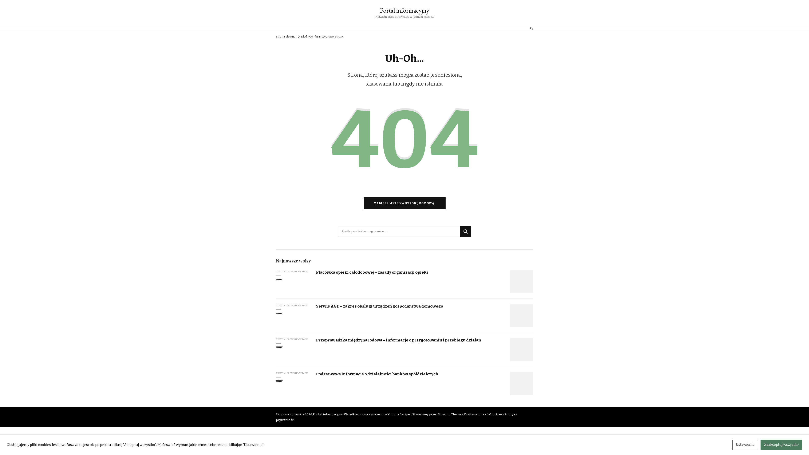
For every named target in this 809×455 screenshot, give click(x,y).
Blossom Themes (450, 414)
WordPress (496, 414)
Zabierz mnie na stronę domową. (404, 203)
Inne (279, 279)
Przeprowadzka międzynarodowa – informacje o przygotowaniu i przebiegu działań (398, 340)
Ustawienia (745, 444)
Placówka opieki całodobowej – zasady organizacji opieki (372, 272)
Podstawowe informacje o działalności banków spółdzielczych (377, 374)
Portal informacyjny (404, 10)
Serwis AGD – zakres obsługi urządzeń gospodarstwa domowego (379, 306)
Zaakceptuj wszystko (781, 444)
